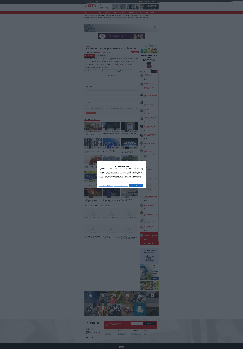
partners (105, 168)
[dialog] (121, 174)
